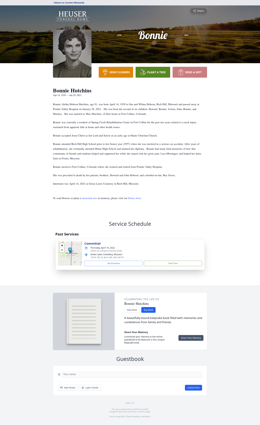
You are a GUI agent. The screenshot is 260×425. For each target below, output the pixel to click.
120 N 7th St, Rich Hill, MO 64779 (107, 257)
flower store (134, 198)
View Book (132, 309)
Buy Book (148, 309)
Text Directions (113, 263)
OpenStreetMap (133, 416)
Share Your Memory (191, 337)
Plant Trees (173, 263)
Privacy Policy (121, 411)
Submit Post (193, 387)
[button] (70, 250)
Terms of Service (138, 411)
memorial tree (89, 198)
